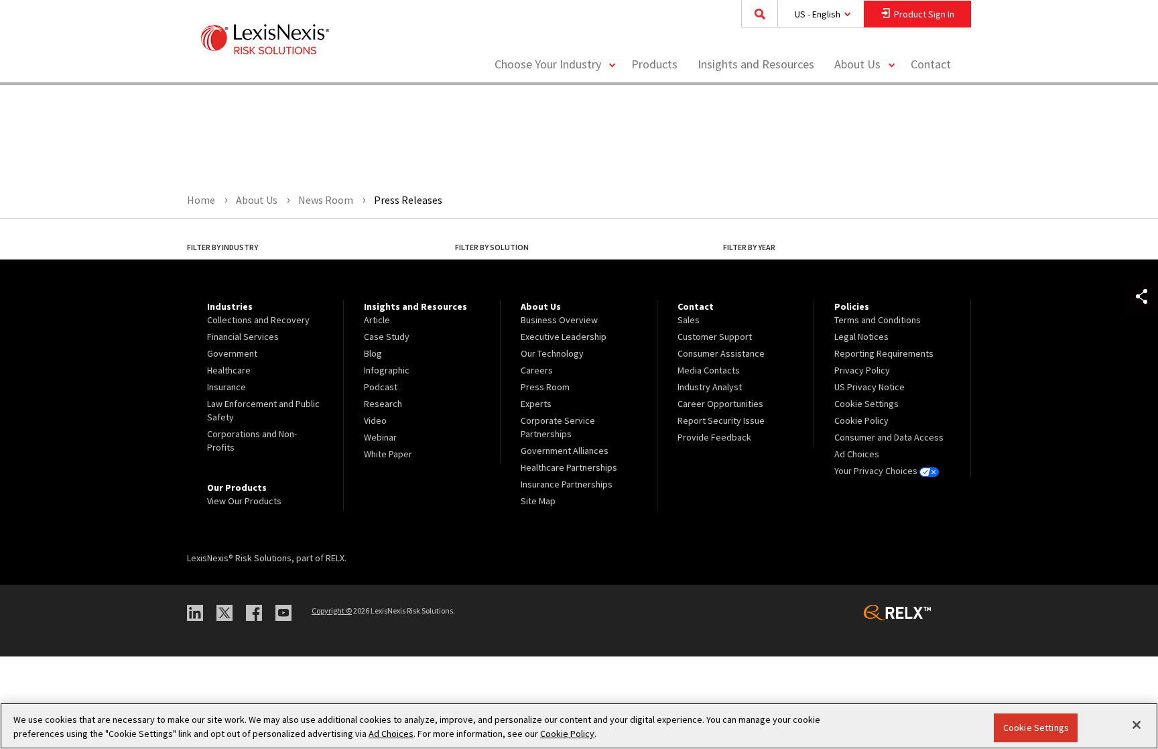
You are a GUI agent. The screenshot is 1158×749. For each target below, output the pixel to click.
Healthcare (229, 370)
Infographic (386, 370)
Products (654, 64)
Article (377, 320)
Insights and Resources (756, 64)
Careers (537, 370)
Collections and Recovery (258, 320)
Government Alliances (564, 451)
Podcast (380, 387)
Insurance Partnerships (567, 484)
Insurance (226, 387)
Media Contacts (709, 370)
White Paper (388, 454)
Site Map (538, 501)
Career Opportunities (720, 404)
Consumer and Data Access (889, 437)
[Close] (1136, 725)
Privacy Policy (862, 370)
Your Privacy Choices (876, 471)
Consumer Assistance (721, 353)
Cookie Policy (861, 420)
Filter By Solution (492, 247)
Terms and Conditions (877, 320)
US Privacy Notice (869, 387)
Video (375, 420)
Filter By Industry (222, 247)
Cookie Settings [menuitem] (866, 404)
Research (383, 404)
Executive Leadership (563, 337)
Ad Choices (856, 454)
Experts (536, 404)
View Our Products (244, 501)
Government (232, 353)
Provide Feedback (714, 437)
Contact (931, 64)
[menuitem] (654, 65)
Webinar (380, 437)
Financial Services (243, 337)
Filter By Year (749, 247)
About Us (857, 64)
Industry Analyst (710, 387)
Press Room (545, 387)
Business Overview (559, 320)
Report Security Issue (721, 420)
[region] (579, 726)
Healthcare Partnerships (569, 467)
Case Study (386, 337)
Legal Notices (861, 337)
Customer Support (715, 337)
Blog (373, 353)
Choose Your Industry (548, 64)
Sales (689, 320)
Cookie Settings (1036, 728)
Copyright (332, 611)
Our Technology (552, 353)
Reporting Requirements (884, 353)
